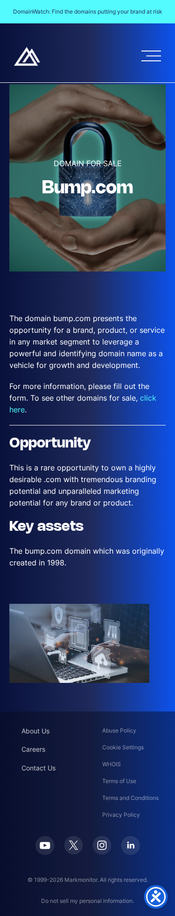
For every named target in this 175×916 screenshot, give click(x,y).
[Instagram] (102, 845)
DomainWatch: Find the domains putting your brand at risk (87, 11)
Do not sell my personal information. (87, 900)
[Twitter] (73, 845)
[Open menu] (151, 56)
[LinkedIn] (130, 845)
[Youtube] (45, 845)
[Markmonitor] (27, 56)
